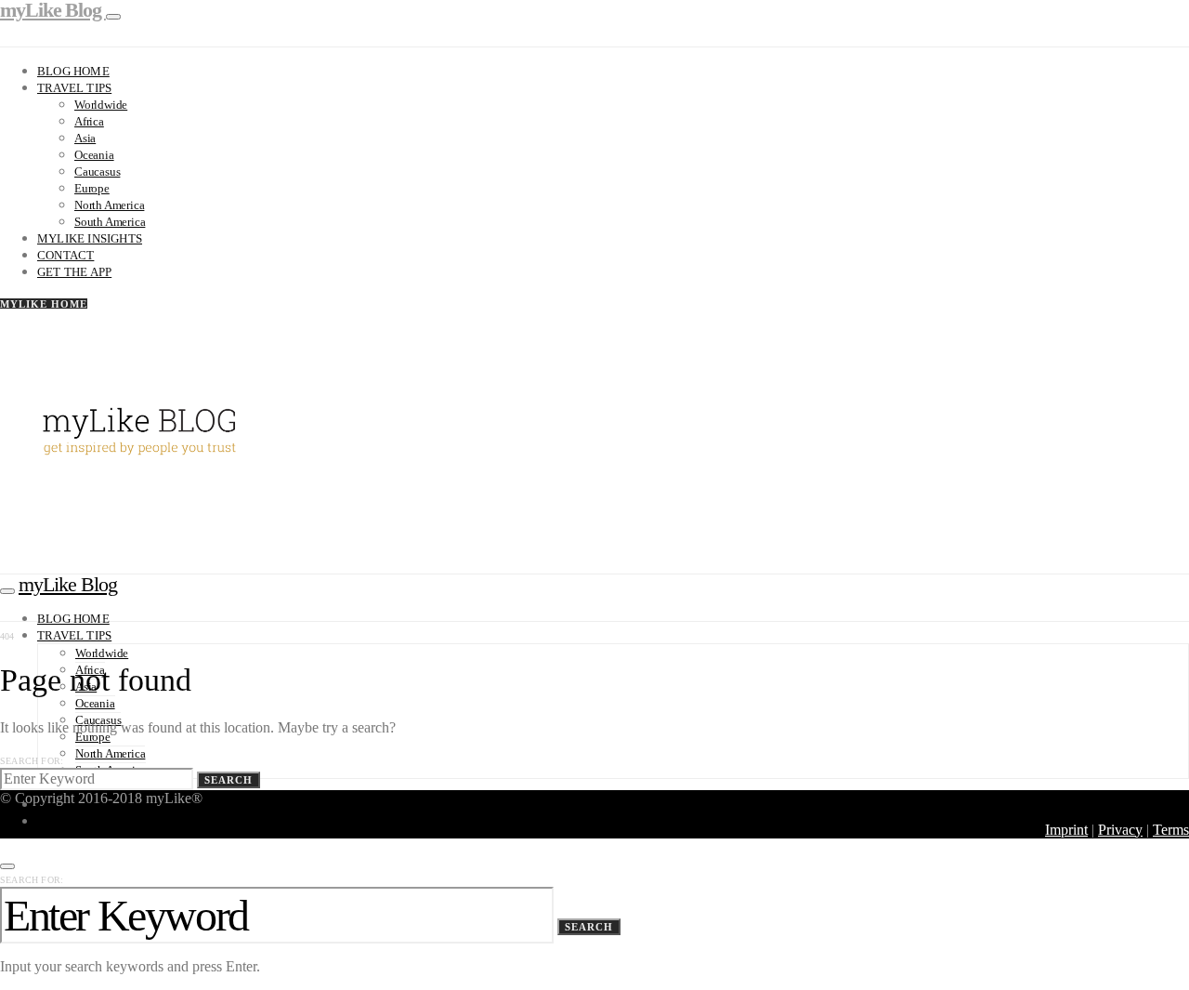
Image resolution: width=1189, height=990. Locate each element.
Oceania (94, 155)
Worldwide (100, 105)
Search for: (31, 761)
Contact (65, 255)
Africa (89, 121)
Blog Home (73, 71)
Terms (1171, 830)
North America (109, 205)
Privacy (1120, 830)
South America (109, 222)
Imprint (1066, 830)
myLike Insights (89, 238)
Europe (92, 188)
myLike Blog (68, 584)
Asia (85, 138)
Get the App (74, 272)
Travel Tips (74, 88)
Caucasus (97, 171)
